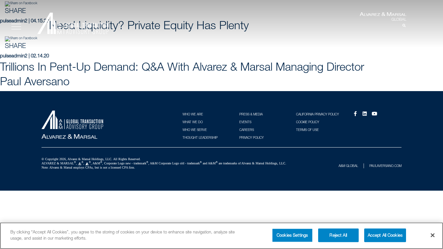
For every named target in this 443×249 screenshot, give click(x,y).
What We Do (193, 122)
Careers (246, 130)
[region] (221, 235)
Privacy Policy (251, 137)
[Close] (432, 235)
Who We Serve (195, 130)
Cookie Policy (307, 122)
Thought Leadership (200, 137)
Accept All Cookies (385, 235)
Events (245, 122)
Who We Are (193, 114)
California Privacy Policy (317, 114)
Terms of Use (307, 130)
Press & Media (251, 114)
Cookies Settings (292, 235)
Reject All (338, 235)
